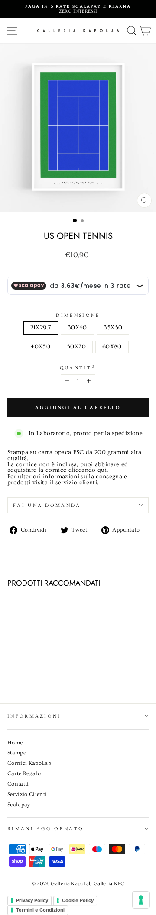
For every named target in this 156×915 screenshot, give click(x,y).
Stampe (16, 753)
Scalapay (18, 805)
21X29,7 (40, 327)
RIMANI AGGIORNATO (45, 828)
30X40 (77, 327)
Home (15, 743)
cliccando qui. (88, 470)
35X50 (113, 327)
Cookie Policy (78, 900)
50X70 (76, 346)
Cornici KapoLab (29, 763)
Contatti (18, 784)
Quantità (78, 367)
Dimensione (78, 315)
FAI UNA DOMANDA (47, 505)
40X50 (40, 346)
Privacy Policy (32, 900)
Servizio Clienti (27, 794)
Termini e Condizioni (40, 910)
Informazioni (34, 716)
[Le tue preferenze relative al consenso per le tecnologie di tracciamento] (141, 900)
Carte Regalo (24, 773)
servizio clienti (76, 483)
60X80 (112, 346)
